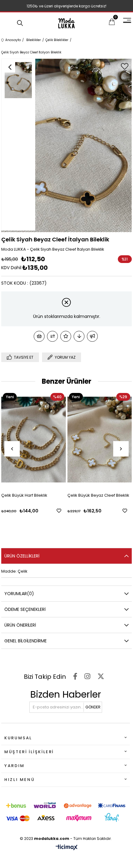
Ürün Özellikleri (21, 556)
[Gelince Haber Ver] (92, 336)
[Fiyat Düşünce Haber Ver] (79, 336)
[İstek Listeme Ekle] (39, 336)
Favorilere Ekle (67, 510)
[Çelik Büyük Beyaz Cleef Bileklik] (42, 439)
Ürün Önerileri (20, 625)
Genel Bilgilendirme (25, 641)
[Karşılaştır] (52, 336)
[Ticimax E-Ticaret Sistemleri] (67, 848)
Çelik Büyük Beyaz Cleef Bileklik (41, 495)
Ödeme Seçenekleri (24, 609)
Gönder (93, 707)
